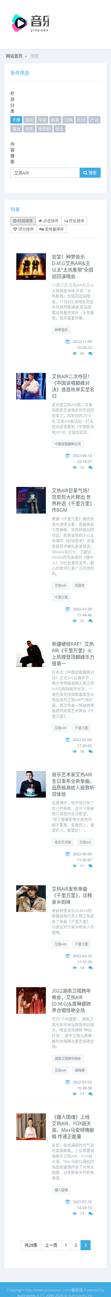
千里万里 (61, 597)
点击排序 (50, 220)
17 (82, 1093)
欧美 (55, 120)
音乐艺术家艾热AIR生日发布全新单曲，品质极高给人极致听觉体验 (73, 784)
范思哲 (80, 585)
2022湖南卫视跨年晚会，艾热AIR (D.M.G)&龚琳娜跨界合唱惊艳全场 (71, 1000)
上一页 (51, 1245)
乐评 (81, 120)
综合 (59, 129)
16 (82, 751)
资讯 (29, 120)
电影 (29, 129)
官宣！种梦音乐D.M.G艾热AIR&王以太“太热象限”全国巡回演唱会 (72, 267)
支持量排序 (54, 229)
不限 (16, 120)
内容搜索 (12, 152)
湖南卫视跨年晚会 (68, 1058)
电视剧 (44, 129)
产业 (94, 120)
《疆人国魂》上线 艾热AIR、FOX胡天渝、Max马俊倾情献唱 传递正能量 (73, 1127)
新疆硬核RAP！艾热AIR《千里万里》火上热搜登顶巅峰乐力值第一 (73, 654)
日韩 (68, 120)
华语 (42, 120)
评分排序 (25, 229)
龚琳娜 (80, 1070)
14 (82, 967)
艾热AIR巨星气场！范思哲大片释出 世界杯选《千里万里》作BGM (73, 500)
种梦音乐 (61, 330)
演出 (16, 129)
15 (82, 467)
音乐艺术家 (63, 842)
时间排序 (25, 220)
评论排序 (76, 220)
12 (82, 620)
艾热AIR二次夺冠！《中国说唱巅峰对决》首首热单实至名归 (73, 386)
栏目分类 (12, 102)
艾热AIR (60, 585)
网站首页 (14, 56)
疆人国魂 (61, 1190)
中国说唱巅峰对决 (68, 444)
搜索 (92, 172)
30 (82, 353)
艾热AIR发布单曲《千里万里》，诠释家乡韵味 (72, 895)
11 (82, 865)
